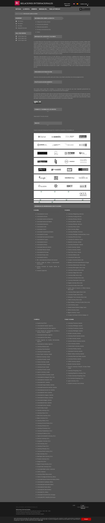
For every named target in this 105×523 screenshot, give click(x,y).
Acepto (86, 519)
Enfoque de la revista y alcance (43, 22)
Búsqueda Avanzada (22, 28)
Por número (20, 21)
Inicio (17, 13)
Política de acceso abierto (42, 27)
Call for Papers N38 (22, 40)
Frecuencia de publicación (42, 24)
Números (34, 9)
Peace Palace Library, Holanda (74, 252)
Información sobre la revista (30, 13)
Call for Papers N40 (22, 36)
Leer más (40, 520)
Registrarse (67, 5)
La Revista (26, 9)
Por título (20, 26)
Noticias (18, 9)
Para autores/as (54, 9)
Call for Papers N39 (22, 38)
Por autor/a (20, 23)
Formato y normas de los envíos (44, 29)
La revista (21, 13)
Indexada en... (43, 9)
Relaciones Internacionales (37, 3)
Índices (38, 32)
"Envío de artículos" (44, 116)
